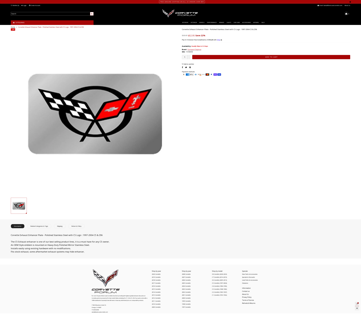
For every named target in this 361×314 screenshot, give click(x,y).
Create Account (35, 5)
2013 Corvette (156, 295)
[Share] (182, 67)
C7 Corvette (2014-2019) (219, 277)
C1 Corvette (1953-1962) (219, 295)
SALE (263, 22)
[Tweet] (186, 67)
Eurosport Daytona (194, 50)
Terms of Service (248, 300)
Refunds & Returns (248, 303)
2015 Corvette (156, 289)
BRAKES (221, 22)
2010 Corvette (156, 304)
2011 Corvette (156, 301)
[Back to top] (357, 308)
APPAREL (256, 22)
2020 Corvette (156, 274)
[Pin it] (190, 67)
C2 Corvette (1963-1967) (219, 292)
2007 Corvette (186, 277)
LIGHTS (229, 22)
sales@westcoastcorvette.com (100, 312)
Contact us (246, 291)
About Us (347, 5)
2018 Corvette (156, 280)
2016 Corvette (156, 286)
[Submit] (92, 14)
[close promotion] (350, 2)
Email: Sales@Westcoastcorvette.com (330, 5)
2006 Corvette (186, 280)
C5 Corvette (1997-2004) (219, 283)
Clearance (245, 283)
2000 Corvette (186, 298)
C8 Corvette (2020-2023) (219, 274)
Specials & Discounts (248, 277)
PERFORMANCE (212, 22)
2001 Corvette (186, 295)
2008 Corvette (186, 274)
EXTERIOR (194, 22)
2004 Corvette (186, 286)
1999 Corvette (186, 301)
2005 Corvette (186, 283)
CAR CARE (237, 22)
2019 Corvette (156, 277)
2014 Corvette (156, 292)
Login (24, 5)
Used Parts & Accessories (250, 280)
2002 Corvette (186, 292)
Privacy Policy (246, 297)
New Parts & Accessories (249, 274)
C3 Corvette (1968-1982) (219, 289)
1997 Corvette (186, 307)
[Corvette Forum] (180, 13)
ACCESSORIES (246, 22)
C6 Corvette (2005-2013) (219, 280)
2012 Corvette (156, 298)
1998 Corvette (186, 304)
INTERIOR (185, 22)
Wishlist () (16, 5)
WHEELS (201, 22)
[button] (189, 58)
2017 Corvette (156, 283)
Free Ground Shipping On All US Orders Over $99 (182, 2)
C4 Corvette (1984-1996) (219, 286)
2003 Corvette (186, 289)
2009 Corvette (156, 307)
